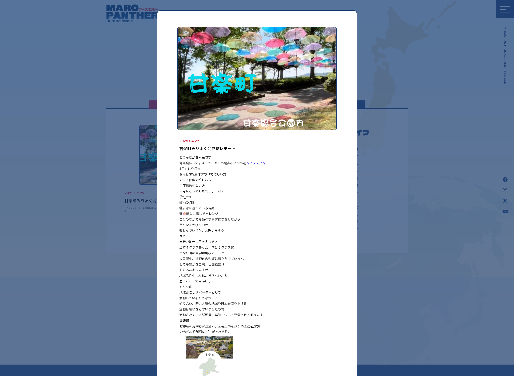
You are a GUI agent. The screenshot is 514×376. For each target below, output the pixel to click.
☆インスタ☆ (255, 163)
